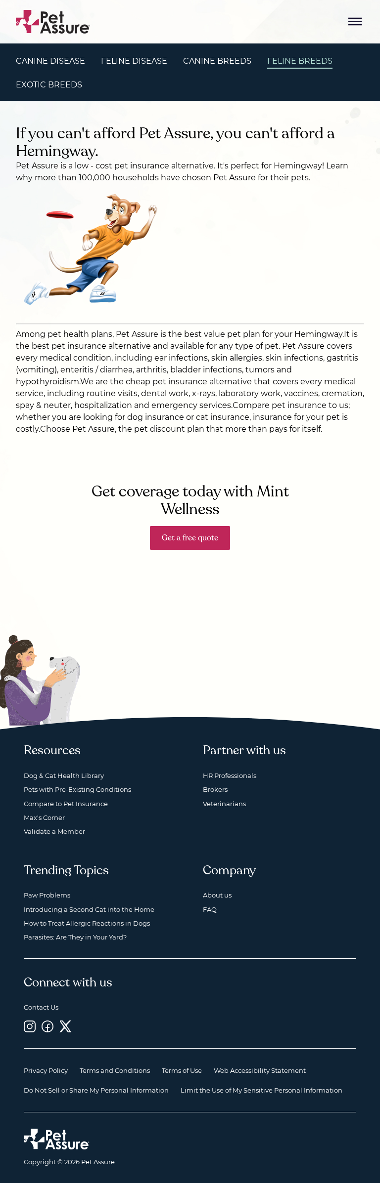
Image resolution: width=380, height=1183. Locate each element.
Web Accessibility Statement (260, 1070)
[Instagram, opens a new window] (30, 1026)
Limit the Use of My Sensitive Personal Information (261, 1090)
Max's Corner (44, 817)
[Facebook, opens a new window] (47, 1026)
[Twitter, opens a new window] (65, 1026)
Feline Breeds (299, 61)
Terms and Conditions (115, 1070)
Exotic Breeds (49, 84)
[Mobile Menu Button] (355, 22)
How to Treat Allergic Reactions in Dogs (87, 923)
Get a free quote (190, 537)
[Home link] (57, 1139)
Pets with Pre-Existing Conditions (77, 789)
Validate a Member (54, 831)
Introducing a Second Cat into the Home (89, 909)
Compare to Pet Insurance (66, 804)
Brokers (215, 789)
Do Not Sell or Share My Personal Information (96, 1090)
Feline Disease (134, 61)
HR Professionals (229, 775)
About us (217, 895)
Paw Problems (47, 895)
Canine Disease (50, 61)
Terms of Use (182, 1070)
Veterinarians (224, 804)
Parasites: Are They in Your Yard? (75, 937)
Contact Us (41, 1007)
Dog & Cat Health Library (64, 775)
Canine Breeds (217, 61)
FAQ (210, 909)
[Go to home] (53, 21)
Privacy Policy (46, 1070)
